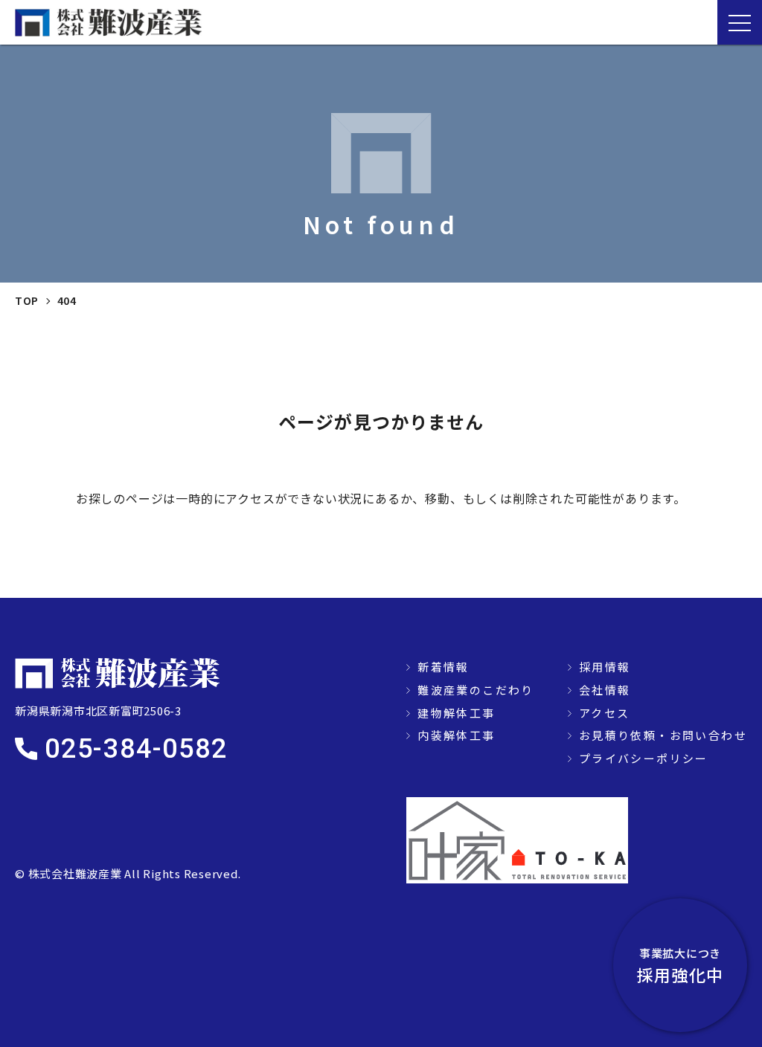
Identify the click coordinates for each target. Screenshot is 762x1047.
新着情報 (443, 666)
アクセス (604, 713)
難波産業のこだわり (475, 690)
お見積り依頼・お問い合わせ (663, 735)
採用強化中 (680, 965)
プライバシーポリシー (643, 758)
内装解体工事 (456, 735)
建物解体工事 (456, 713)
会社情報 (605, 690)
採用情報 (605, 666)
